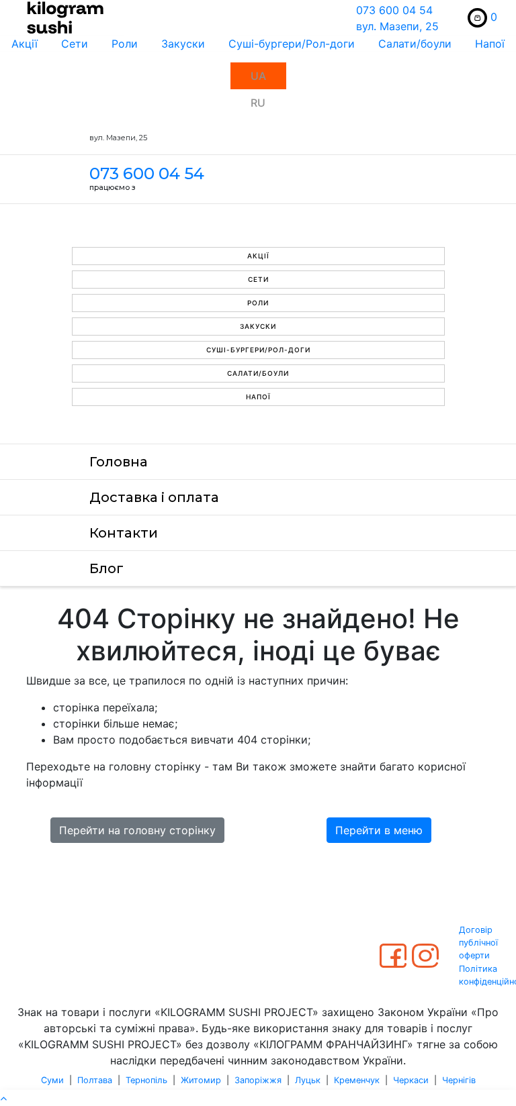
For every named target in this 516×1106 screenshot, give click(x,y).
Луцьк (307, 1080)
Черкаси (411, 1080)
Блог (106, 568)
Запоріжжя (258, 1080)
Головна (118, 461)
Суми (52, 1080)
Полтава (94, 1080)
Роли (125, 43)
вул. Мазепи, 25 (397, 26)
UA (258, 76)
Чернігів (459, 1080)
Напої (490, 43)
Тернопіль (146, 1080)
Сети (74, 43)
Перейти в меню (379, 830)
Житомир (201, 1080)
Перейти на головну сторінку (137, 830)
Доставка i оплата (154, 497)
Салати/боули (415, 43)
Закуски (183, 43)
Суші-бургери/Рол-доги (291, 43)
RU (258, 102)
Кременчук (357, 1080)
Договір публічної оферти (478, 942)
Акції (24, 43)
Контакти (123, 533)
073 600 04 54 (394, 10)
